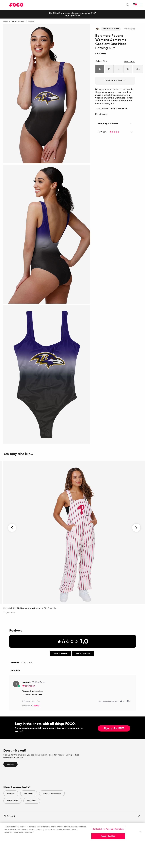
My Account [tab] (9, 816)
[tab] (61, 653)
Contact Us (28, 793)
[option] (72, 14)
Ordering (11, 793)
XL (127, 69)
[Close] (140, 832)
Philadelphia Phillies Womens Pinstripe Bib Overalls (29, 608)
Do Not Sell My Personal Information (108, 829)
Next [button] (136, 528)
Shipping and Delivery (52, 793)
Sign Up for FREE (114, 728)
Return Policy (12, 801)
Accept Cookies (108, 836)
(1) (134, 29)
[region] (72, 832)
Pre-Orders (31, 801)
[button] (27, 701)
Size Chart (129, 61)
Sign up (10, 764)
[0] (134, 4)
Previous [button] (12, 528)
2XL (138, 69)
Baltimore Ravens (111, 29)
